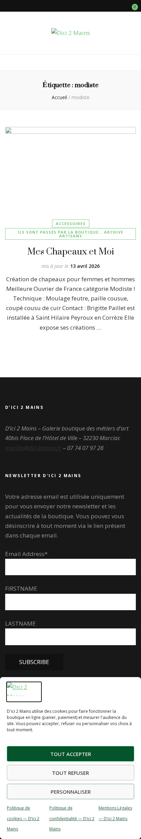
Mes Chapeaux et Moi (70, 251)
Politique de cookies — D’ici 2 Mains (23, 818)
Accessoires (71, 223)
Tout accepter (70, 754)
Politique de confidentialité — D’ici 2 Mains (71, 818)
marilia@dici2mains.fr (33, 448)
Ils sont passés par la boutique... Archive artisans (70, 233)
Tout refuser (70, 772)
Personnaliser (71, 791)
